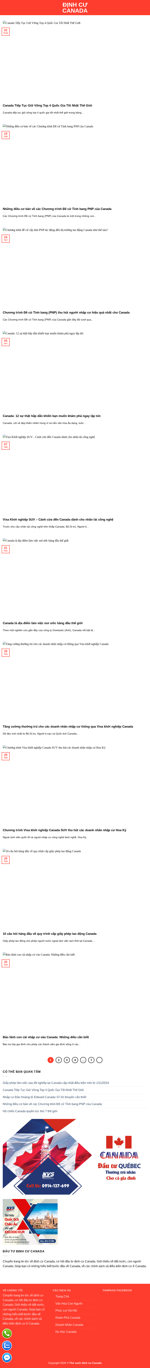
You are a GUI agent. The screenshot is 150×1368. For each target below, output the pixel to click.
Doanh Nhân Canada (69, 1324)
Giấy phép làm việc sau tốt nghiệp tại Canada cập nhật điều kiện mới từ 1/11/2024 (56, 1082)
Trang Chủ (62, 1296)
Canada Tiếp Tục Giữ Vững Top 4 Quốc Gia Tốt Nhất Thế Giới (43, 1090)
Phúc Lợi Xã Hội (66, 1310)
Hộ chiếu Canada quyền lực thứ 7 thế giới (30, 1111)
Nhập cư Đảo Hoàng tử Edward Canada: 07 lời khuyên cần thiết (44, 1097)
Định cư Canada (75, 8)
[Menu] (5, 7)
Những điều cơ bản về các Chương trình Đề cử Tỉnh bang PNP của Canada (52, 1104)
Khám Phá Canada (67, 1317)
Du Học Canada (65, 1331)
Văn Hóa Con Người (68, 1303)
